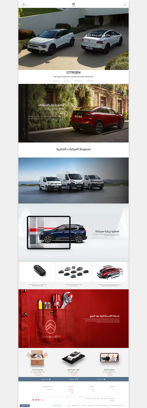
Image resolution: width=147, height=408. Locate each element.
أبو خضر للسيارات (71, 390)
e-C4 (114, 389)
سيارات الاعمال (91, 386)
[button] (57, 405)
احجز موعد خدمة (50, 389)
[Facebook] (39, 400)
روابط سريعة (71, 386)
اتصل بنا (72, 392)
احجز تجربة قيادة (71, 389)
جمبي (93, 390)
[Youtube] (33, 400)
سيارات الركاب (112, 386)
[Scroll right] (126, 405)
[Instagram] (36, 400)
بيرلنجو (93, 389)
